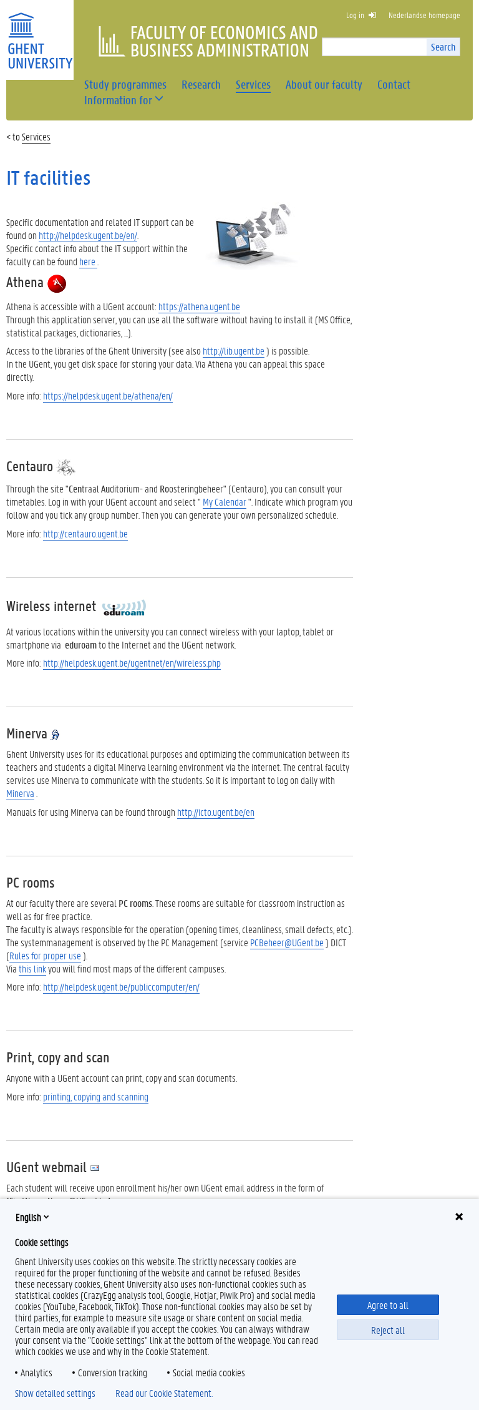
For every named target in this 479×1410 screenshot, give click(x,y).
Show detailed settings (55, 1393)
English (28, 1216)
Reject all (388, 1329)
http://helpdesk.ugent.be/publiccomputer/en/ (121, 986)
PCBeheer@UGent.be (287, 942)
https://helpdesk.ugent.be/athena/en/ (108, 395)
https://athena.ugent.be (199, 306)
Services (36, 136)
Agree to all (388, 1304)
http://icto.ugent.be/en (215, 811)
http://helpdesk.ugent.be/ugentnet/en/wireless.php (132, 662)
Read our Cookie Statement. (164, 1393)
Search (443, 46)
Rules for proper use (45, 955)
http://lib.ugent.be (233, 350)
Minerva (20, 793)
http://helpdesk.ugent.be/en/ (88, 235)
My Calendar (224, 501)
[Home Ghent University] (40, 32)
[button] (118, 100)
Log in (355, 14)
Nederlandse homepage (424, 14)
